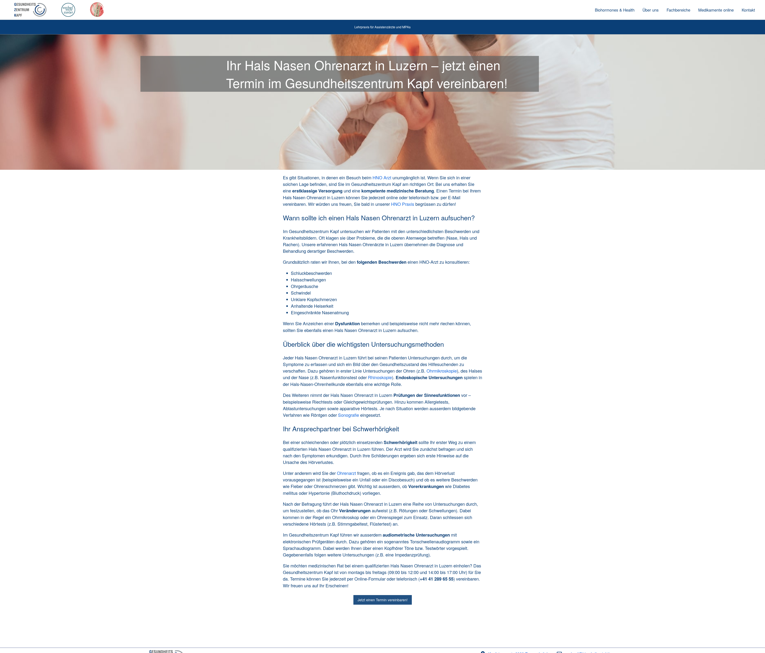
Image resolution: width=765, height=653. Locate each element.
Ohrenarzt (346, 473)
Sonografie (348, 415)
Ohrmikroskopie (442, 371)
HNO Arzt (382, 177)
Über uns (650, 10)
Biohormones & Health (615, 10)
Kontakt (748, 10)
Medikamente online (716, 10)
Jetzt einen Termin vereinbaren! (383, 599)
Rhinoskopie (380, 377)
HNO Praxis (402, 204)
